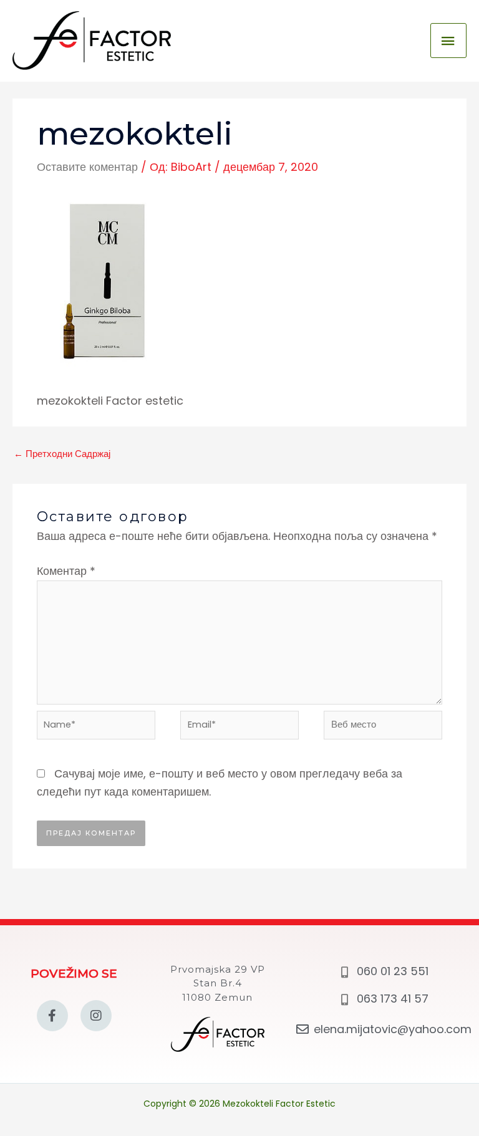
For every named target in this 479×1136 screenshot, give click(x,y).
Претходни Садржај (62, 454)
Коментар (66, 571)
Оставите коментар (87, 167)
